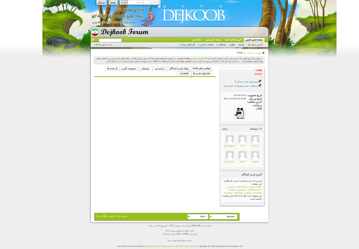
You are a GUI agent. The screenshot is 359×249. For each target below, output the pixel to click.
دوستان (145, 68)
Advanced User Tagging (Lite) (159, 246)
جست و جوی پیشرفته (103, 44)
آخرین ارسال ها (255, 45)
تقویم (232, 45)
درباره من (160, 68)
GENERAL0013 (255, 190)
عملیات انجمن (207, 45)
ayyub (231, 187)
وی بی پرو (172, 240)
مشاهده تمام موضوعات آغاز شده (241, 86)
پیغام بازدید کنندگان (178, 68)
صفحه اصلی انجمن (254, 40)
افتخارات (184, 73)
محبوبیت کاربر (129, 68)
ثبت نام (101, 2)
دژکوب (112, 216)
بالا (97, 216)
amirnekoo (242, 187)
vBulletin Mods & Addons (186, 246)
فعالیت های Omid (201, 68)
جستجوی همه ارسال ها (246, 81)
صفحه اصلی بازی (213, 40)
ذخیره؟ (155, 6)
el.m (242, 146)
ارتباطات (222, 45)
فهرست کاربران (254, 53)
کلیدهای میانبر (188, 45)
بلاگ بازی (196, 40)
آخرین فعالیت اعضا (233, 40)
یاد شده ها (112, 68)
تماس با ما (122, 216)
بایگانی (104, 216)
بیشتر (225, 129)
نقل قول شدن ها (201, 73)
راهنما (113, 2)
